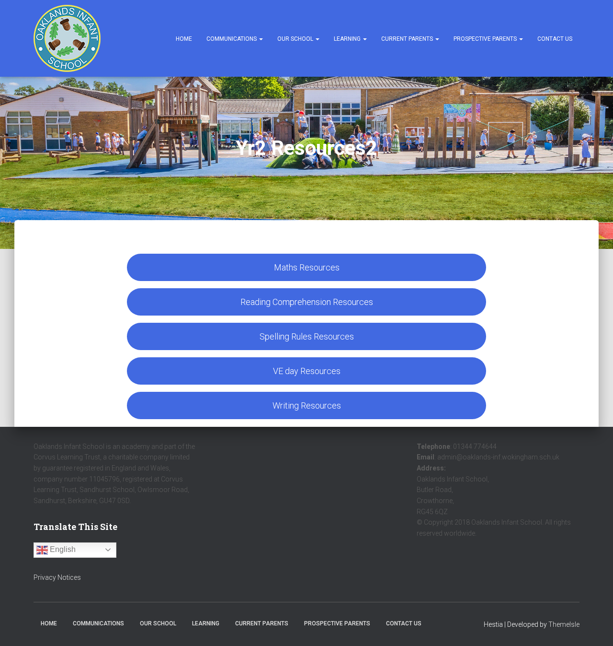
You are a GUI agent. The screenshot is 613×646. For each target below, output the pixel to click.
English (62, 549)
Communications (232, 38)
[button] (260, 38)
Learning (348, 38)
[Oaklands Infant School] (67, 38)
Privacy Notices (57, 577)
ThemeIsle (563, 624)
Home (184, 38)
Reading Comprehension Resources (306, 302)
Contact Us (554, 38)
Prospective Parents (486, 38)
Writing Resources (306, 405)
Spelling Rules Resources (307, 336)
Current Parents (407, 38)
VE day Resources (307, 371)
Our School (296, 38)
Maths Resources (307, 267)
